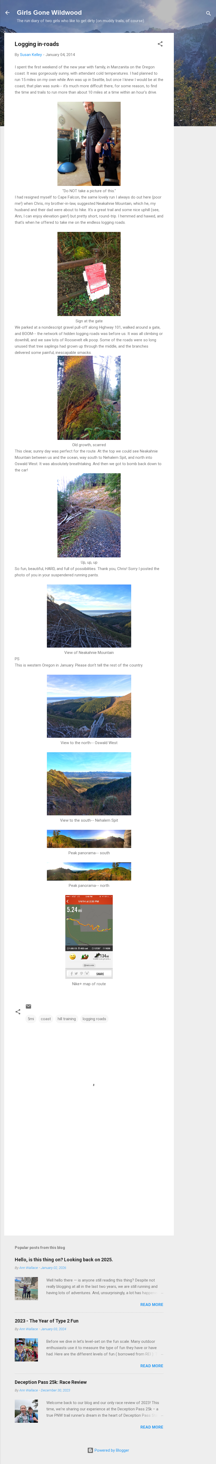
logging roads (94, 1018)
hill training (67, 1018)
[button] (160, 45)
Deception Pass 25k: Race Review (51, 1382)
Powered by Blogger (111, 1450)
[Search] (208, 14)
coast (46, 1018)
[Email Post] (28, 1008)
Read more (151, 1304)
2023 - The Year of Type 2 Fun (46, 1321)
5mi (31, 1018)
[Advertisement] (195, 112)
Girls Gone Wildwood (49, 12)
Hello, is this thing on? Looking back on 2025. (64, 1259)
